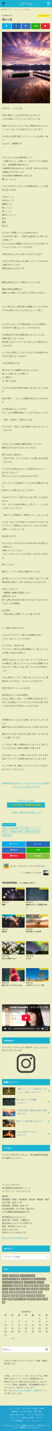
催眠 (20, 1286)
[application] (26, 1017)
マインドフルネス (34, 828)
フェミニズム (7, 1286)
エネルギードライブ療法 (11, 1279)
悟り (22, 832)
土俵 (36, 1286)
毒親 (29, 832)
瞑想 (12, 1296)
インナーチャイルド (27, 1275)
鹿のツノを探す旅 (29, 1121)
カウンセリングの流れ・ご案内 (25, 1390)
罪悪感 (22, 1296)
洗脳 (28, 1292)
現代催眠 (8, 835)
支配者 (5, 1292)
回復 (15, 832)
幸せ (17, 1289)
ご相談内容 (14, 1411)
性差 (28, 1289)
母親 (11, 1292)
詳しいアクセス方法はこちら (15, 1238)
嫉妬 (46, 1286)
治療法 (22, 1292)
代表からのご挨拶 (28, 1417)
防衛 (38, 1299)
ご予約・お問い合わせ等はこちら (26, 812)
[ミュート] (42, 1028)
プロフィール (14, 1417)
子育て (12, 1289)
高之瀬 (44, 1299)
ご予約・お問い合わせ (16, 1414)
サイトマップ (37, 1420)
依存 (15, 1286)
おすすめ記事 (9, 828)
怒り (22, 1289)
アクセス (39, 1417)
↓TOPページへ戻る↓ (26, 800)
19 (19, 1328)
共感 (26, 1286)
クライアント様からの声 (35, 1414)
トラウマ (21, 828)
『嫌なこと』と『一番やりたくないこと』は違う (31, 1090)
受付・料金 (38, 1411)
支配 (46, 1289)
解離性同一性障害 (19, 1299)
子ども (5, 1289)
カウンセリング (10, 824)
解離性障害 (31, 1299)
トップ (10, 1408)
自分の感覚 (40, 1296)
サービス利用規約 (17, 1420)
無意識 (37, 832)
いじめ (5, 1275)
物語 (40, 1292)
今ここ (7, 832)
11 (12, 1325)
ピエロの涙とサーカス (27, 1133)
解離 (9, 1299)
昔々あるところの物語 (27, 1101)
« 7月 (12, 1338)
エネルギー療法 (27, 1279)
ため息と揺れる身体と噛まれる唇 (32, 1112)
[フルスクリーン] (46, 1028)
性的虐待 (35, 1289)
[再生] (5, 1028)
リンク (27, 1420)
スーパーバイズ (30, 1282)
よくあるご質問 (26, 1411)
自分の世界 (30, 1296)
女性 (41, 1286)
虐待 (4, 1299)
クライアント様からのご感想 (12, 1282)
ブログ (18, 1408)
